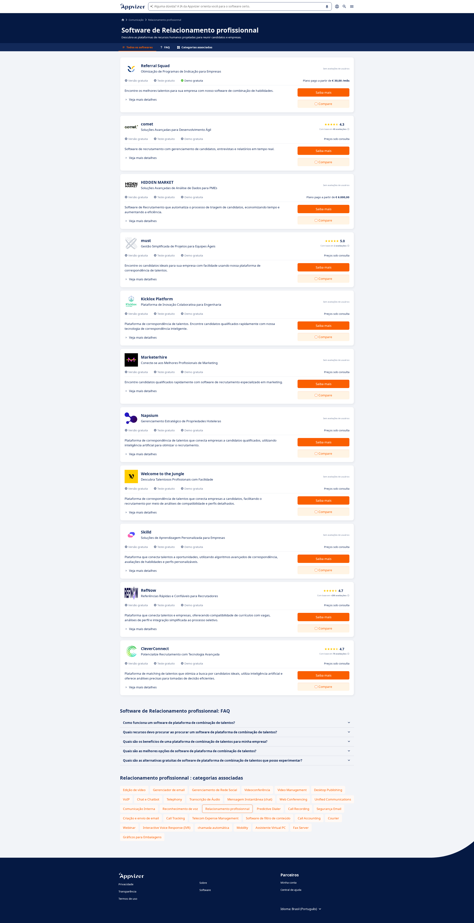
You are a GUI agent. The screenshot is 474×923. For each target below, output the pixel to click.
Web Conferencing (293, 799)
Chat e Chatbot (148, 799)
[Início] (122, 20)
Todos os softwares (139, 47)
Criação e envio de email (141, 818)
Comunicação (136, 19)
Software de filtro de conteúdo (268, 818)
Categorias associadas (196, 47)
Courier (333, 818)
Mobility (242, 827)
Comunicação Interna (139, 809)
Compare (325, 104)
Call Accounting (309, 818)
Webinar (129, 827)
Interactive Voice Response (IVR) (166, 827)
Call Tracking (175, 818)
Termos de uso (127, 898)
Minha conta (288, 882)
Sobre (203, 883)
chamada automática (213, 827)
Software (205, 890)
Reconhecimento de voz (180, 809)
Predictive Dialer (269, 809)
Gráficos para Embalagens (142, 837)
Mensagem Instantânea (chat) (249, 799)
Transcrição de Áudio (204, 799)
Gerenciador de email (169, 790)
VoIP (126, 799)
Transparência (127, 891)
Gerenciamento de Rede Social (214, 790)
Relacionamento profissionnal (227, 809)
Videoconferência (257, 790)
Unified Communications (333, 799)
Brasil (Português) (304, 909)
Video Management (292, 790)
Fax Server (301, 827)
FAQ (167, 47)
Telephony (174, 799)
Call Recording (298, 809)
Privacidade (125, 884)
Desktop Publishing (328, 790)
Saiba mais (323, 92)
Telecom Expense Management (215, 818)
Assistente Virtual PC (271, 827)
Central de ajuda (291, 890)
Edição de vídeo (134, 790)
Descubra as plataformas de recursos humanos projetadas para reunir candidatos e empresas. (181, 37)
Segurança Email (329, 809)
